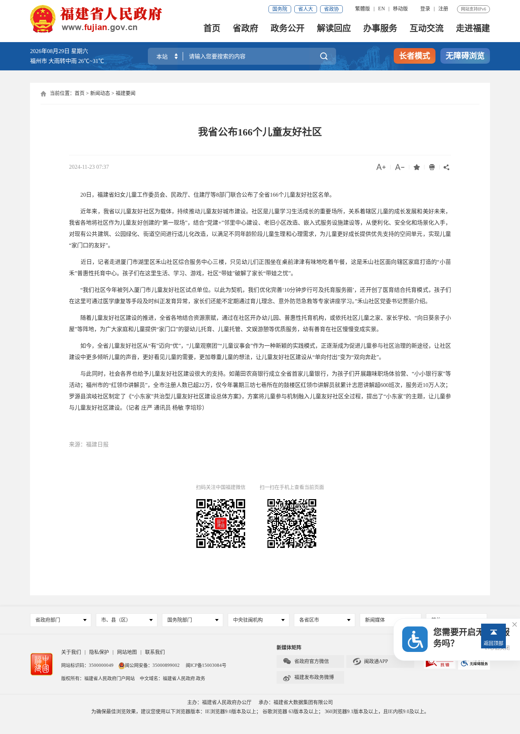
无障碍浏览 (465, 55)
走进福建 (473, 29)
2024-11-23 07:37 (89, 167)
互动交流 (427, 29)
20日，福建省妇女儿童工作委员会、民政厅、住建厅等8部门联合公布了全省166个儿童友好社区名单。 (202, 195)
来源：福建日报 (89, 444)
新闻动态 (100, 93)
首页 (211, 29)
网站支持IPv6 (473, 9)
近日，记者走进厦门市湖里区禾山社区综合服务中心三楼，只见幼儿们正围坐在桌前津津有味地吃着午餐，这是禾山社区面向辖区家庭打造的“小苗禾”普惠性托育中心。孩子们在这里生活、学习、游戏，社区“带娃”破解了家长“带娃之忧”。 (260, 267)
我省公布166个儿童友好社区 (260, 132)
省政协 (331, 9)
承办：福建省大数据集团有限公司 (296, 702)
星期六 (79, 51)
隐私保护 (99, 652)
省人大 (305, 9)
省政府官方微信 (306, 661)
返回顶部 (493, 643)
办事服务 (380, 29)
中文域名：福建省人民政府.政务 (172, 678)
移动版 (400, 8)
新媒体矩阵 (289, 647)
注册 (443, 8)
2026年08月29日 (50, 51)
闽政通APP (370, 661)
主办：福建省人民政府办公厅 (219, 702)
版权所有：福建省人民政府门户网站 (98, 678)
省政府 (245, 29)
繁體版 (362, 8)
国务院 (279, 9)
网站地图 (127, 652)
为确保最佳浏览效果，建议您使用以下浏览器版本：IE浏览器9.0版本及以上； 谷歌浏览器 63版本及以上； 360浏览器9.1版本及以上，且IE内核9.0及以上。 (260, 711)
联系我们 (155, 652)
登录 (425, 8)
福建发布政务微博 (308, 677)
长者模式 (414, 55)
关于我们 (71, 652)
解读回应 (334, 29)
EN (381, 8)
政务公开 (288, 29)
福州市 (67, 61)
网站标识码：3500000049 (87, 665)
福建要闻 (125, 93)
